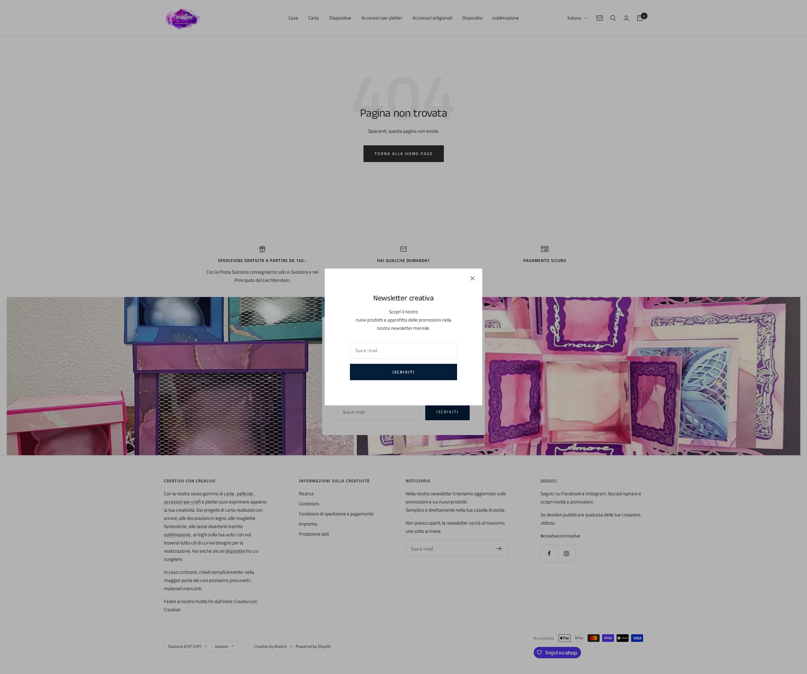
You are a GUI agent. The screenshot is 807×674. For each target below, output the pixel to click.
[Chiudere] (472, 278)
